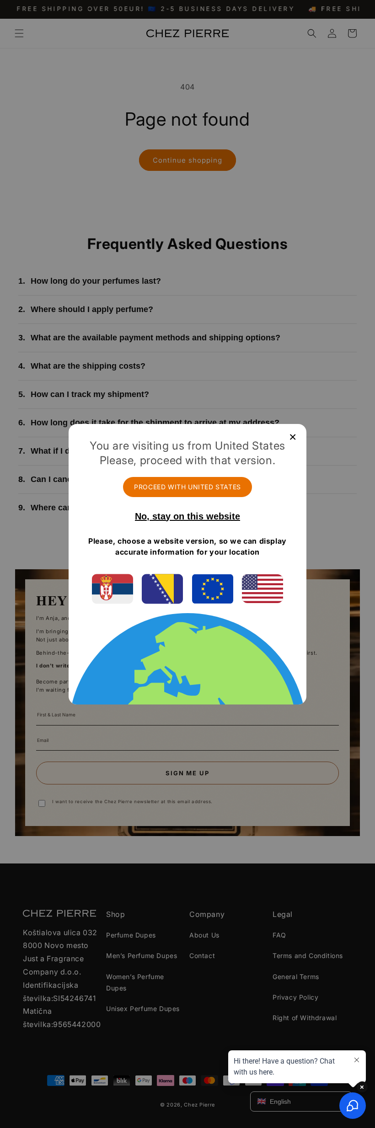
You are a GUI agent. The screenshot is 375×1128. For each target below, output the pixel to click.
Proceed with (187, 487)
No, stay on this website (187, 516)
